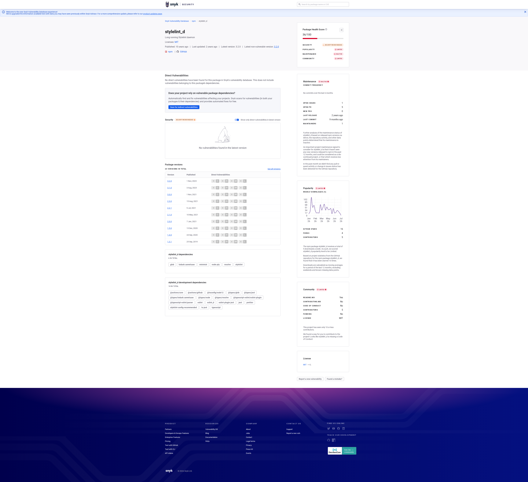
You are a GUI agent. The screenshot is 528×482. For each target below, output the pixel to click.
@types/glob (233, 292)
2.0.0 (169, 221)
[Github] (328, 441)
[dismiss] (525, 11)
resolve (227, 264)
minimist (203, 264)
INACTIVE (324, 81)
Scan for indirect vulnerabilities (184, 107)
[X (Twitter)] (328, 429)
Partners (168, 429)
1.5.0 (169, 228)
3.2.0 (276, 46)
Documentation (211, 437)
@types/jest (249, 292)
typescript (216, 307)
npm (194, 21)
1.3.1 (169, 242)
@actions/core (176, 292)
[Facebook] (338, 429)
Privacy (249, 445)
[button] (326, 29)
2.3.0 (169, 201)
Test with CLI (170, 449)
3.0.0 (169, 194)
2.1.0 (169, 215)
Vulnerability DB (211, 429)
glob (172, 264)
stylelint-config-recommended (183, 307)
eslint (200, 302)
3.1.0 (169, 188)
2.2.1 (169, 208)
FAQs (207, 441)
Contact (249, 437)
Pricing (167, 441)
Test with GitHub (171, 445)
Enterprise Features (172, 437)
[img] (194, 120)
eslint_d (210, 302)
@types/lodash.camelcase (182, 297)
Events (248, 453)
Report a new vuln (293, 433)
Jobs (248, 433)
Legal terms (250, 441)
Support (289, 429)
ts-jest (204, 307)
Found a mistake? (334, 379)
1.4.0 (169, 235)
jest (240, 302)
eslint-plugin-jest (226, 302)
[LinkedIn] (343, 429)
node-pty (216, 264)
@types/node (204, 297)
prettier (250, 302)
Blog (207, 433)
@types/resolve (222, 297)
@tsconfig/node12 (215, 292)
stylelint (239, 264)
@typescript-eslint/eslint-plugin (247, 297)
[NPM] (333, 441)
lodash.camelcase (187, 264)
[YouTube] (333, 429)
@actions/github (195, 292)
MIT (176, 42)
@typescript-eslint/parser (181, 302)
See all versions (274, 169)
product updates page (152, 14)
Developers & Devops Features (177, 433)
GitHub (183, 51)
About (248, 429)
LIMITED (320, 188)
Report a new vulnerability (310, 379)
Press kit (249, 449)
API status (169, 453)
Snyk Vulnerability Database (177, 21)
